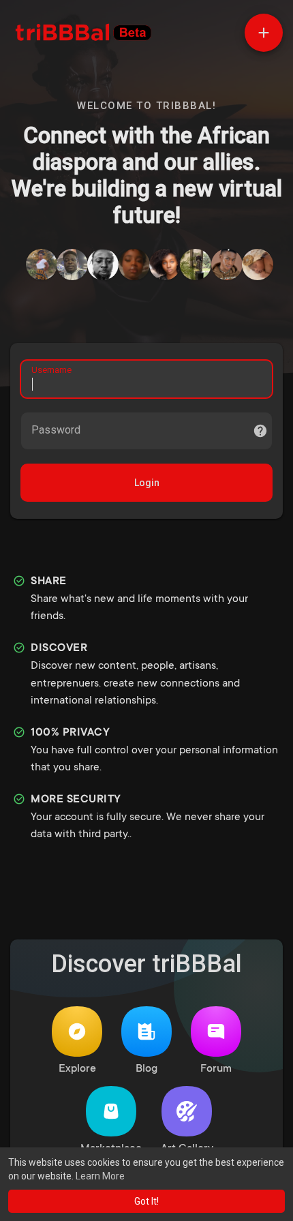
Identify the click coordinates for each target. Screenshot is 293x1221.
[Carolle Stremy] (257, 264)
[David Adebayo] (195, 264)
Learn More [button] (100, 1176)
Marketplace (111, 1149)
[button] (264, 33)
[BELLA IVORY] (165, 264)
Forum (216, 1069)
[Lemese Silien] (41, 264)
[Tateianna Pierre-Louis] (134, 264)
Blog (146, 1069)
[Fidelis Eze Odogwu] (72, 264)
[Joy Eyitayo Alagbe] (227, 264)
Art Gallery (187, 1149)
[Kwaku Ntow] (103, 264)
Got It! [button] (146, 1201)
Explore (77, 1069)
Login (146, 482)
